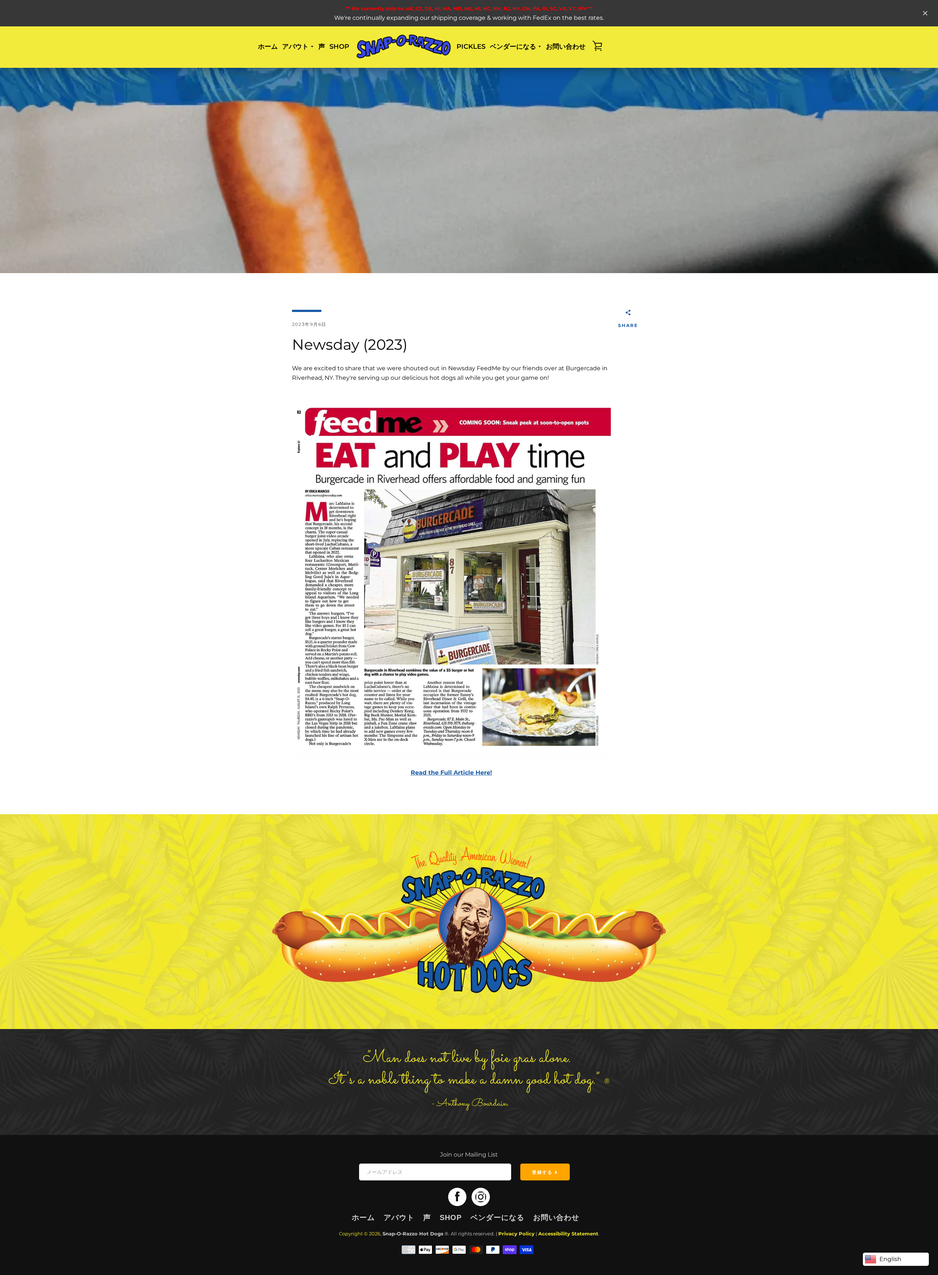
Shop (339, 47)
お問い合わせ (566, 47)
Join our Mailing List (469, 1154)
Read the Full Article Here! (451, 772)
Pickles (471, 47)
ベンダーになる (497, 1217)
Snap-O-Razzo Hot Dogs (413, 1234)
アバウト (399, 1217)
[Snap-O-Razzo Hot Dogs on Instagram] (481, 1196)
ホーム (268, 47)
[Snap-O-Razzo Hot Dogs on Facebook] (457, 1196)
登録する (543, 1172)
